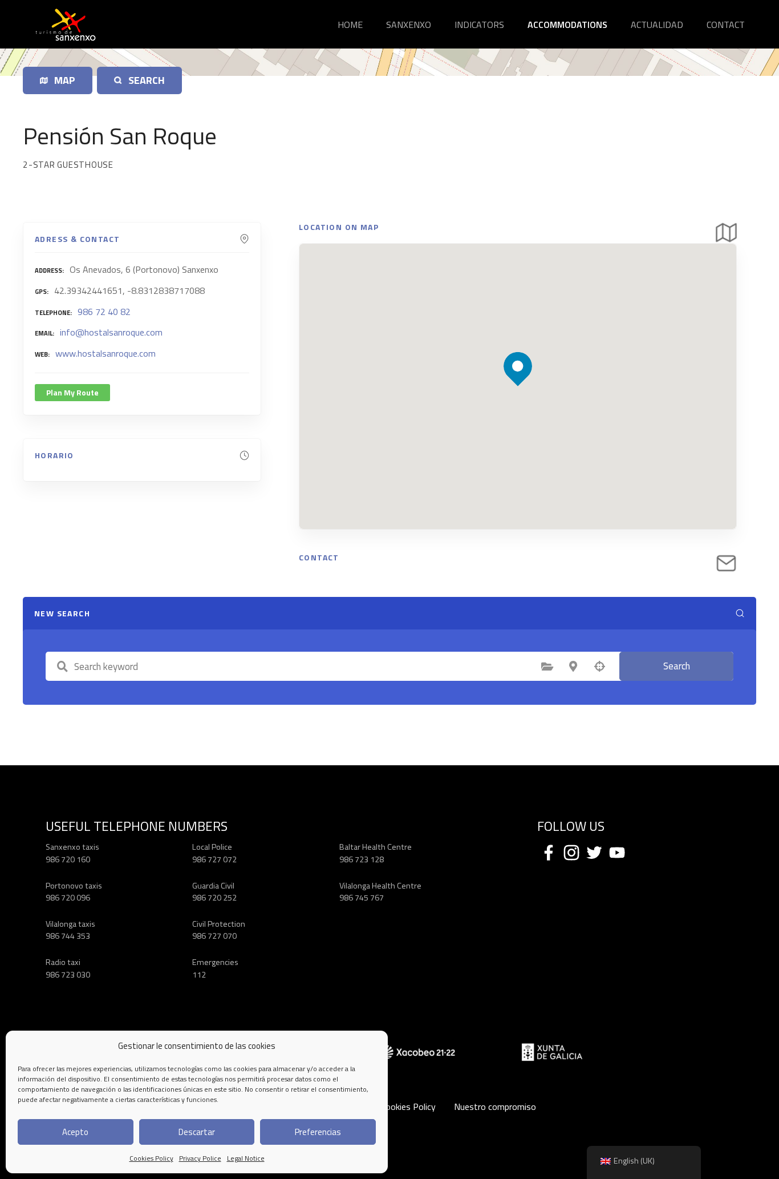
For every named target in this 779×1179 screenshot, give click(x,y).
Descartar (196, 1131)
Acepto (75, 1131)
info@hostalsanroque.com (111, 332)
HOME (350, 24)
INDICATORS (479, 24)
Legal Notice (246, 1158)
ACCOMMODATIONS (567, 24)
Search (676, 666)
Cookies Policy (151, 1158)
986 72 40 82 (104, 311)
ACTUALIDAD (657, 24)
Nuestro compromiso (495, 1106)
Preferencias (318, 1131)
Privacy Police (200, 1158)
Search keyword (62, 666)
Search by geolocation (599, 666)
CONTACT (726, 24)
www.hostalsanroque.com (105, 353)
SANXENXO (408, 24)
